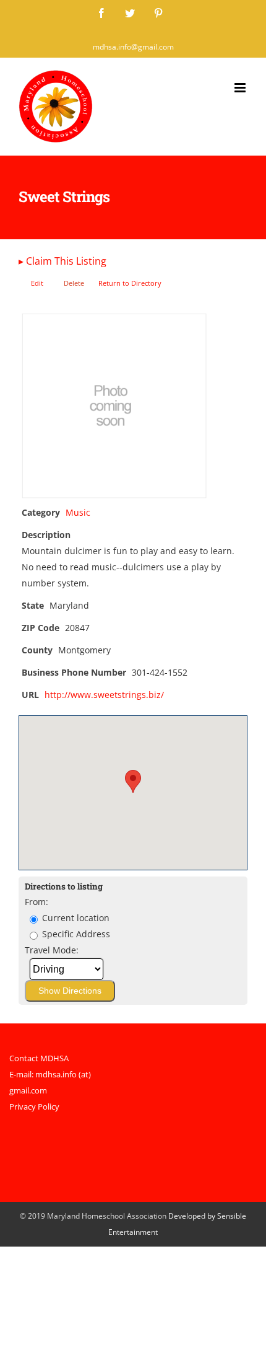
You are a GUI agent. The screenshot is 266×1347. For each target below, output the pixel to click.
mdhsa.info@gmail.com (133, 47)
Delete (74, 283)
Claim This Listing (62, 261)
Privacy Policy (34, 1106)
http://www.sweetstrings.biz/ (104, 694)
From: (36, 902)
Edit (37, 283)
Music (78, 512)
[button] (133, 781)
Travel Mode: (52, 950)
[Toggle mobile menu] (240, 87)
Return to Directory (129, 283)
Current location (74, 918)
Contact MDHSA (39, 1058)
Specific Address (75, 934)
